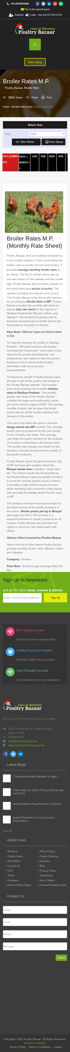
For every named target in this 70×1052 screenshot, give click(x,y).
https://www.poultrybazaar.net (26, 745)
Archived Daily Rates (19, 885)
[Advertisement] (35, 999)
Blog (42, 865)
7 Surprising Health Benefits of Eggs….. (37, 776)
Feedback (13, 880)
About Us (12, 851)
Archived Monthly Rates (52, 885)
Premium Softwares (35, 1043)
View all (7, 830)
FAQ (10, 870)
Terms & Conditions (40, 1047)
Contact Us (13, 865)
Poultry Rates (15, 856)
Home (6, 106)
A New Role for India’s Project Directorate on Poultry (38, 792)
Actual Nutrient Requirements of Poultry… (38, 803)
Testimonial (45, 875)
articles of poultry (42, 288)
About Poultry (47, 851)
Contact (57, 1047)
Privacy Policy (47, 870)
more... (52, 718)
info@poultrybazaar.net (22, 741)
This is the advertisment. (37, 9)
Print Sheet (56, 141)
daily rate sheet (25, 309)
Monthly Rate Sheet (21, 106)
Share (34, 97)
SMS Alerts (13, 861)
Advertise (44, 861)
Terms (11, 875)
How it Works (47, 880)
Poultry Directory (49, 856)
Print (49, 97)
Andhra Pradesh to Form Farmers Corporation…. (33, 819)
